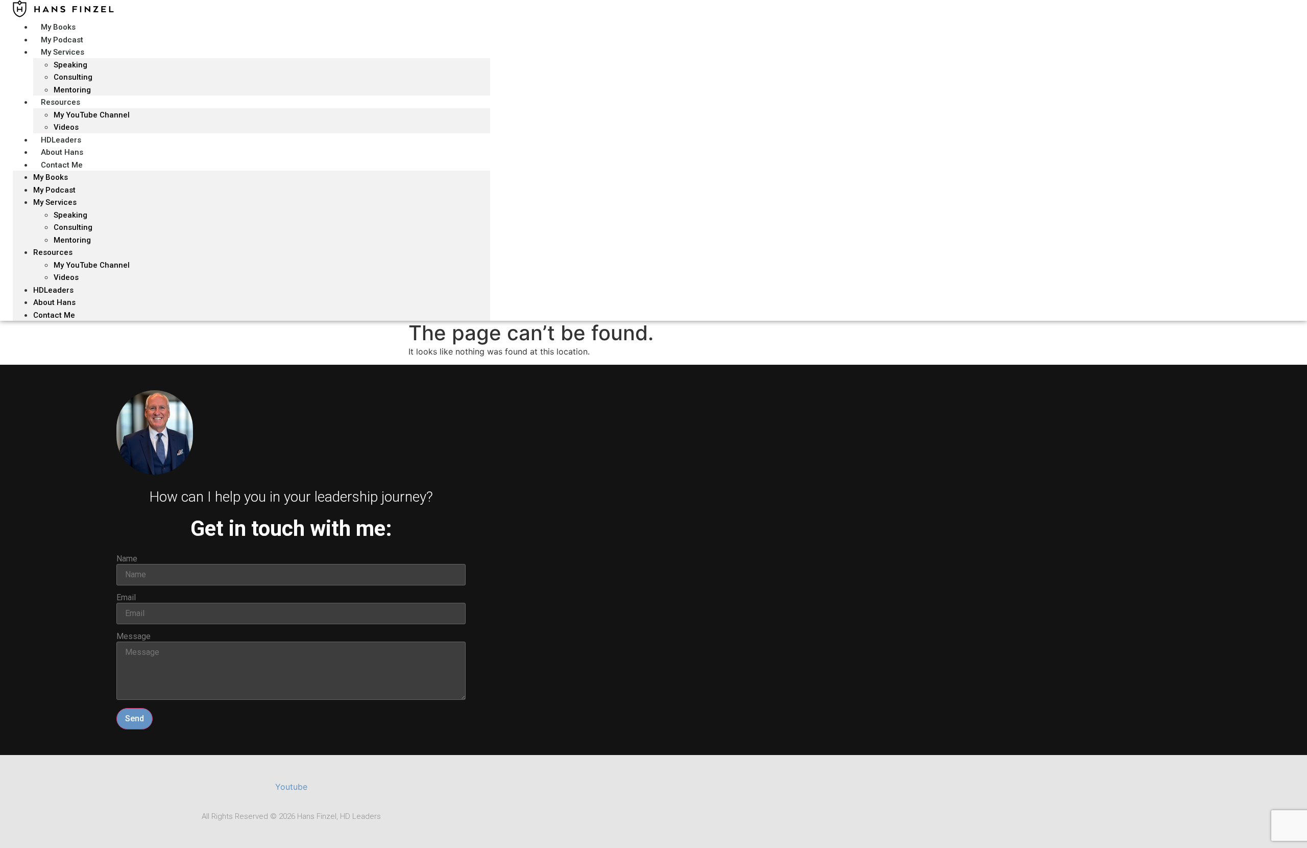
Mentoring (72, 240)
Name (126, 559)
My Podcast (54, 190)
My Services (62, 52)
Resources (60, 102)
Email (126, 598)
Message (133, 636)
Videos (66, 277)
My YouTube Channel (92, 115)
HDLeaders (53, 290)
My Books (50, 177)
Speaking (70, 64)
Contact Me (62, 165)
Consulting (73, 227)
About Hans (54, 302)
